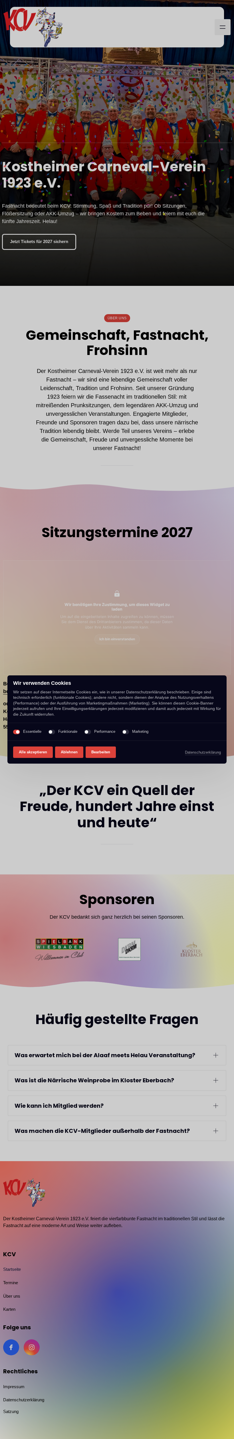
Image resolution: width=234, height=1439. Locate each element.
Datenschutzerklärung (203, 752)
